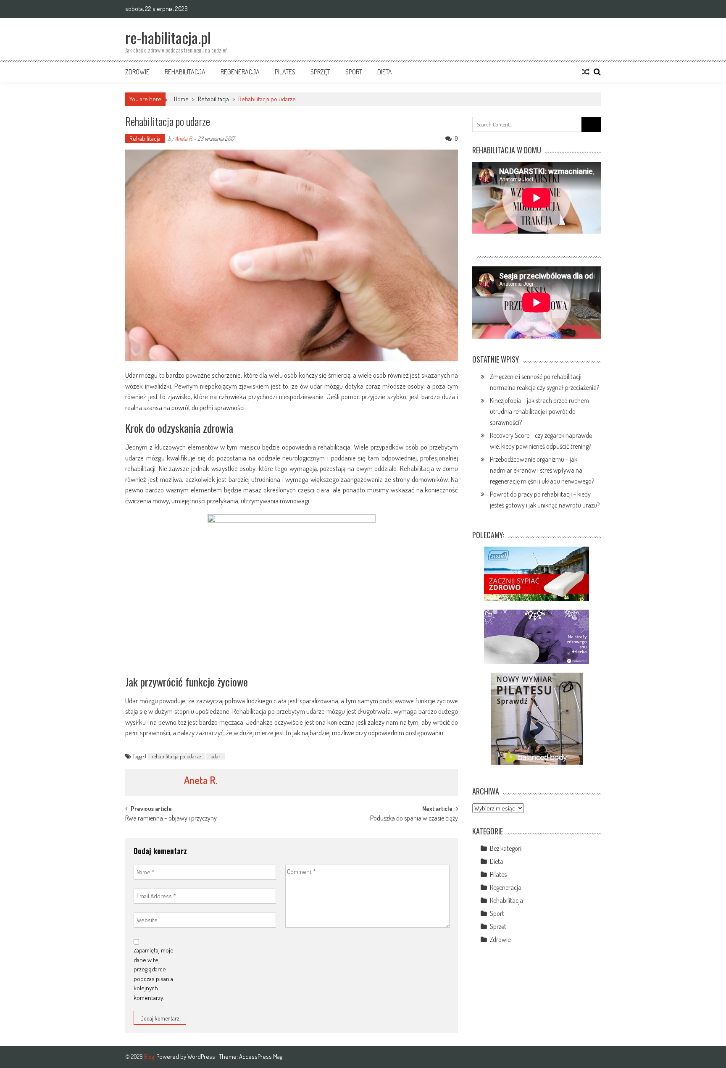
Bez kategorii (506, 848)
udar (215, 756)
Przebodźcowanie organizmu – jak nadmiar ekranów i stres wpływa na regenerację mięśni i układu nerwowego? (542, 470)
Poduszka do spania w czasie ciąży (414, 818)
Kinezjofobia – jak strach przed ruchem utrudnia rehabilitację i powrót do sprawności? (539, 411)
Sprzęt (320, 72)
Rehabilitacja (185, 72)
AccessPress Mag (260, 1056)
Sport (353, 72)
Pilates (285, 72)
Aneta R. (183, 138)
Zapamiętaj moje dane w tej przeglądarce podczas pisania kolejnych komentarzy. (154, 974)
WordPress (201, 1056)
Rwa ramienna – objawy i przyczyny (171, 818)
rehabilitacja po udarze (176, 756)
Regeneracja (240, 72)
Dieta (384, 72)
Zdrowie (137, 72)
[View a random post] (585, 71)
